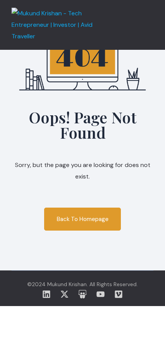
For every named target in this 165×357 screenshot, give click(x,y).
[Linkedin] (46, 294)
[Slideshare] (82, 294)
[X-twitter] (64, 294)
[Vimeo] (118, 294)
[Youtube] (100, 294)
